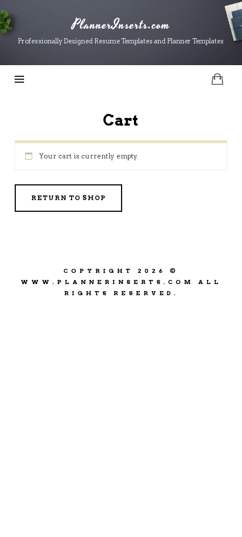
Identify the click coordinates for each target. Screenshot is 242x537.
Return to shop (68, 198)
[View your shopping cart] (217, 79)
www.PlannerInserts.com (107, 281)
